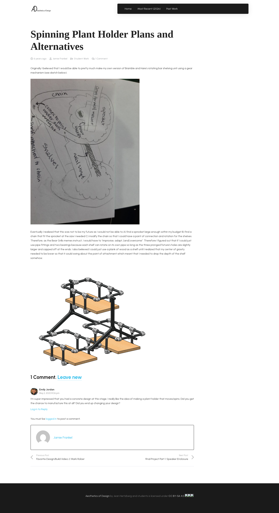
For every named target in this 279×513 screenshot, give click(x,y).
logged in (51, 418)
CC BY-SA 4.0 (177, 496)
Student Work (81, 58)
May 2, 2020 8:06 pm (49, 393)
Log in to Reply (39, 409)
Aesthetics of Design (97, 496)
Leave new (70, 377)
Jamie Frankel (60, 58)
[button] (179, 8)
